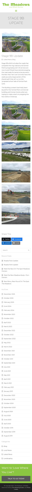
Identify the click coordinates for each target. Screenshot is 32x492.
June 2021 (7, 371)
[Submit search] (28, 250)
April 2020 (7, 423)
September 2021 (9, 363)
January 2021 (8, 391)
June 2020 (7, 419)
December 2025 (9, 294)
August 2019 (8, 436)
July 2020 (7, 415)
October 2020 (9, 403)
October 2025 (8, 298)
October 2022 (8, 334)
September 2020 (10, 407)
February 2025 (9, 302)
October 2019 (8, 428)
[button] (16, 11)
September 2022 (10, 338)
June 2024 (7, 306)
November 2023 (9, 314)
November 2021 (9, 355)
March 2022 (8, 347)
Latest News (8, 59)
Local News (8, 450)
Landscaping (8, 458)
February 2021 (9, 387)
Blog (13, 59)
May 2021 (7, 375)
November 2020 (9, 399)
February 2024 (9, 310)
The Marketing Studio (18, 487)
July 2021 (7, 367)
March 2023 (8, 326)
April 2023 (7, 322)
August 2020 (8, 411)
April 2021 (7, 379)
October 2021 (8, 359)
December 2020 (9, 395)
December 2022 (9, 330)
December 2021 (9, 351)
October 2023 (8, 318)
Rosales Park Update (11, 261)
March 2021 (8, 383)
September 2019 (9, 432)
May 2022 (7, 342)
